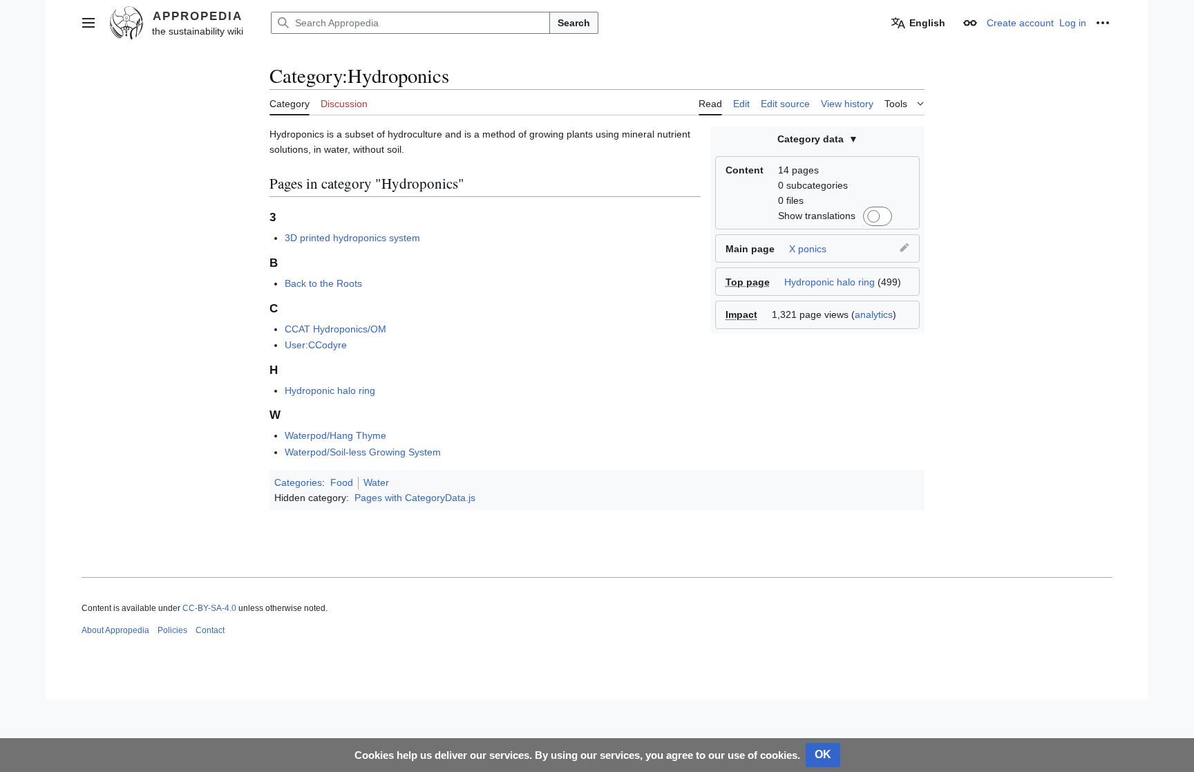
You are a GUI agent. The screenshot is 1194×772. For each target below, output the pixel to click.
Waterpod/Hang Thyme (335, 435)
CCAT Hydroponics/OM (335, 329)
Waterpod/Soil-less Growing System (363, 452)
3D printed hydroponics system (352, 237)
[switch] (875, 216)
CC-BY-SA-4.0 (209, 608)
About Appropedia (115, 630)
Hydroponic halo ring (829, 282)
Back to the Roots (323, 283)
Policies (172, 630)
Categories (298, 482)
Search (574, 22)
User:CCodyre (316, 344)
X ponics (807, 248)
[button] (88, 23)
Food (341, 482)
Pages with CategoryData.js (414, 497)
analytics (874, 314)
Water (376, 482)
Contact (210, 630)
